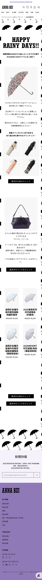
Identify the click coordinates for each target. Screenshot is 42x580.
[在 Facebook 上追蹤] (6, 557)
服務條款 (5, 540)
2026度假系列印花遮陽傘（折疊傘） (30, 312)
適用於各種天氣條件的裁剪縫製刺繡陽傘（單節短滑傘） (12, 350)
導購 (3, 511)
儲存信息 (5, 507)
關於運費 (5, 521)
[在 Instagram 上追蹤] (3, 557)
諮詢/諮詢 (5, 504)
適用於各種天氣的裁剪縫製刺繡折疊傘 (11, 312)
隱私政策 (5, 514)
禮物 (27, 12)
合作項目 (21, 12)
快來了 (8, 12)
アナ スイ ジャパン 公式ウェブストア (12, 17)
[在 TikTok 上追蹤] (3, 565)
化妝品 (37, 12)
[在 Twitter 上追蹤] (10, 557)
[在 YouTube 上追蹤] (6, 565)
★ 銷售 (14, 12)
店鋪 (31, 12)
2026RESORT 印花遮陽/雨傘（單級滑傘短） (30, 348)
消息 (2, 12)
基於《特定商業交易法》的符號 (12, 518)
